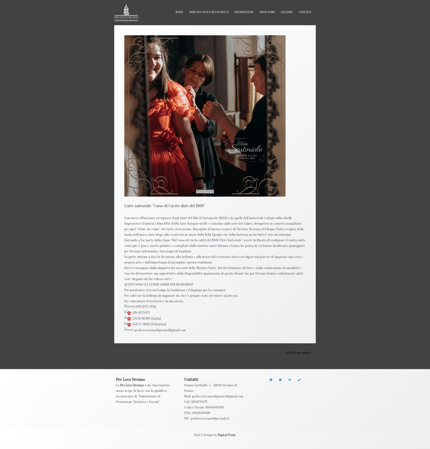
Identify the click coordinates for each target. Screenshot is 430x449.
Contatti (305, 12)
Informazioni (244, 12)
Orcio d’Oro (267, 12)
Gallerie (287, 12)
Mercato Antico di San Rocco (209, 12)
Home (179, 12)
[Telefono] (299, 379)
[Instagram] (280, 379)
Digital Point (227, 435)
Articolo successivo (300, 353)
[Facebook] (270, 379)
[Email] (289, 379)
